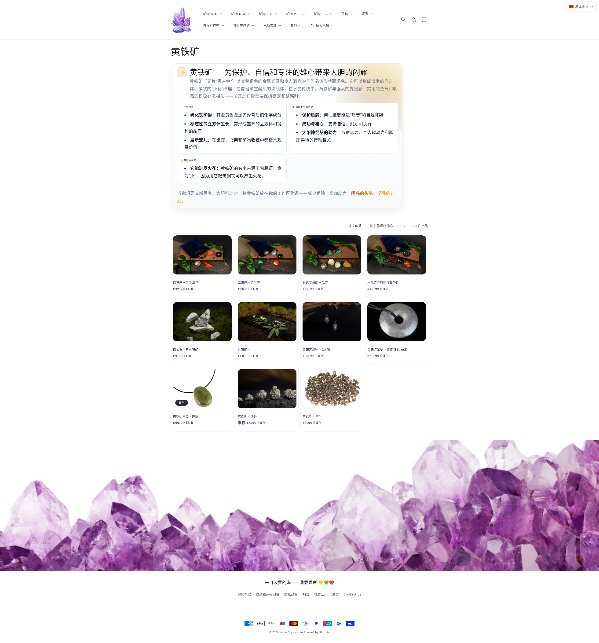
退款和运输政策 (268, 594)
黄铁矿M (243, 349)
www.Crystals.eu (291, 632)
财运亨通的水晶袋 (315, 283)
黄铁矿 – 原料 (247, 416)
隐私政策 (291, 594)
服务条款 (244, 594)
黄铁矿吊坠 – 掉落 (185, 416)
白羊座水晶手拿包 (185, 283)
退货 (335, 594)
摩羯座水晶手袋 (249, 283)
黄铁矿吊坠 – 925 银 (316, 349)
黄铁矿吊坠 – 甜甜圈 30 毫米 (387, 349)
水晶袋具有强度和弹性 (383, 283)
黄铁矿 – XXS (312, 416)
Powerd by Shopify (317, 632)
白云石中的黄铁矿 (185, 349)
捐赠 (306, 594)
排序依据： (356, 226)
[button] (403, 20)
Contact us (352, 594)
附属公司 (320, 594)
